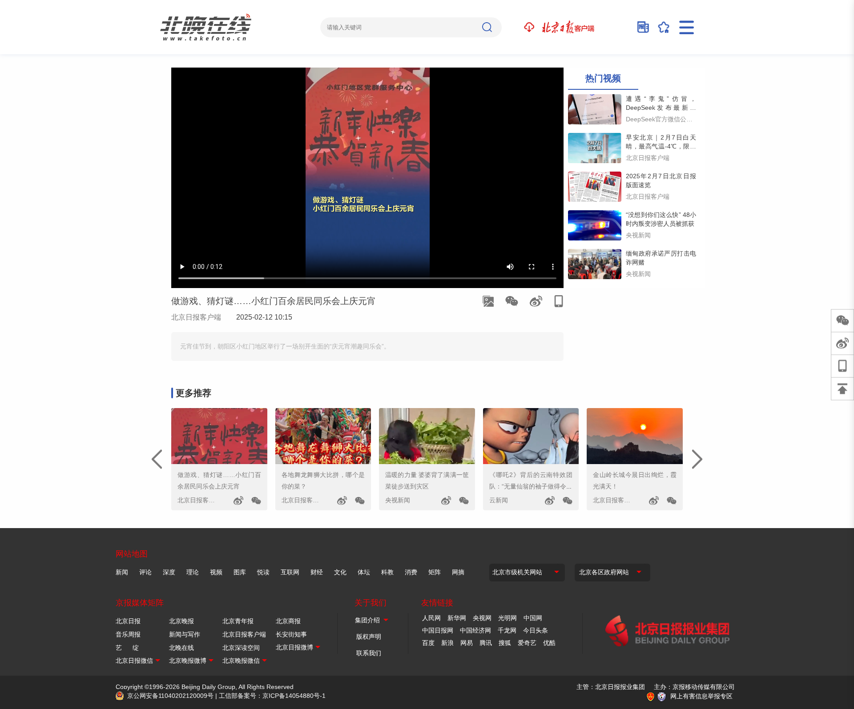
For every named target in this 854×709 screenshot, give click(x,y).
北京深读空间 (241, 647)
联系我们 (368, 653)
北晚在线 (181, 647)
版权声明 (368, 636)
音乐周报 (128, 634)
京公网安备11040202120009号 (170, 695)
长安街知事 (291, 634)
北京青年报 (238, 621)
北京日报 (128, 621)
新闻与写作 (184, 634)
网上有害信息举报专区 (701, 696)
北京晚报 (181, 621)
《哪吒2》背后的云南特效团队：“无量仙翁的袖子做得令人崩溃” (531, 486)
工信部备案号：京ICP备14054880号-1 (272, 695)
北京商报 (288, 621)
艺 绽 (127, 647)
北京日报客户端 (196, 317)
